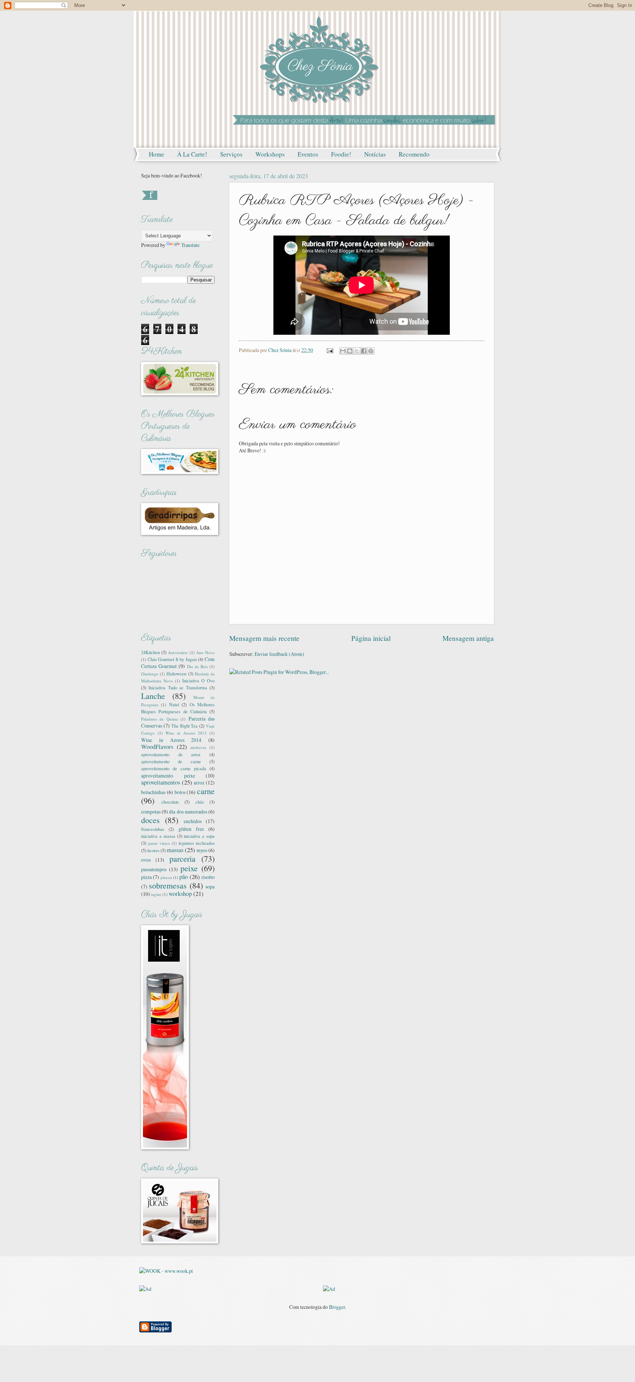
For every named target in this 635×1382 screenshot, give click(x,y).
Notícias (375, 154)
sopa (210, 886)
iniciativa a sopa (199, 836)
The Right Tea (184, 726)
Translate (190, 244)
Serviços (231, 154)
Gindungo (149, 673)
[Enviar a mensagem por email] (343, 351)
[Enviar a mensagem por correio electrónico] (329, 350)
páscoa (166, 877)
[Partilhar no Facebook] (363, 351)
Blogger (337, 1306)
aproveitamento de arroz (171, 754)
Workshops (270, 154)
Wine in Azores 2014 (171, 739)
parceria (182, 858)
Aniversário (178, 652)
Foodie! (341, 154)
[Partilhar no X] (356, 351)
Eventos (308, 154)
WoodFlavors (157, 747)
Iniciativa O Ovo (198, 680)
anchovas (198, 747)
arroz (199, 782)
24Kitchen (150, 652)
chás (199, 802)
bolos (180, 792)
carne (206, 791)
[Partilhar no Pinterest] (370, 351)
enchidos (193, 821)
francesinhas (152, 829)
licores (153, 850)
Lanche (153, 695)
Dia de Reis (197, 666)
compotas (151, 811)
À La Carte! (192, 154)
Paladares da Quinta (159, 719)
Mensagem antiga (468, 638)
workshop (180, 894)
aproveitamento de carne (171, 761)
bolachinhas (153, 792)
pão (183, 877)
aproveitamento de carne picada (173, 768)
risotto (208, 876)
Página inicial (371, 638)
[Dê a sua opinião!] (350, 351)
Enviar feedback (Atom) (279, 653)
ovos (146, 859)
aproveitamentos (160, 782)
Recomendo (414, 154)
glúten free (191, 828)
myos (202, 850)
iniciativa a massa (158, 836)
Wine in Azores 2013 (186, 733)
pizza (146, 876)
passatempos (153, 869)
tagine (156, 894)
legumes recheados (197, 843)
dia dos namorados (188, 811)
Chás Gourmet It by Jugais (172, 659)
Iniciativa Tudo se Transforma (177, 687)
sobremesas (168, 885)
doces (150, 820)
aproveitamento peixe (168, 775)
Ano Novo (205, 652)
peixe (189, 868)
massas (175, 850)
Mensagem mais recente (264, 638)
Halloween (176, 673)
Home (156, 154)
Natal (174, 704)
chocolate (170, 802)
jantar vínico (159, 843)
